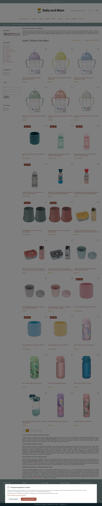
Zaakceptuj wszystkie (29, 499)
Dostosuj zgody (13, 499)
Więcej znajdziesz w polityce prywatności (16, 495)
